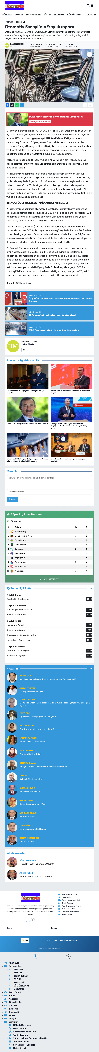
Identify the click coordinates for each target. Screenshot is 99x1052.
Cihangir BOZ (26, 826)
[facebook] (35, 956)
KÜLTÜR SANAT (74, 15)
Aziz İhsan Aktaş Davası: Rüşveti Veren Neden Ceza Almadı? (47, 679)
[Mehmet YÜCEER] (12, 690)
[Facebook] (28, 920)
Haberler (9, 22)
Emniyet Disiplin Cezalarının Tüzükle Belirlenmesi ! (43, 767)
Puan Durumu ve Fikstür (71, 906)
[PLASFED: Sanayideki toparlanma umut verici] (27, 410)
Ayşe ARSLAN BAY (27, 751)
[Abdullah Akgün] (12, 815)
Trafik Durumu (67, 903)
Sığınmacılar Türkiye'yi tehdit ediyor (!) (37, 717)
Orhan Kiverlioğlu (29, 838)
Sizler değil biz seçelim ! (31, 779)
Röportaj (13, 1009)
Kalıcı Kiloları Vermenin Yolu (32, 804)
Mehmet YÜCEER (27, 688)
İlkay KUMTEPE (26, 726)
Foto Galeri (15, 992)
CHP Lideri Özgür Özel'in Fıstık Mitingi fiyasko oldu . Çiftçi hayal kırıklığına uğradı (54, 704)
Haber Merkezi (29, 344)
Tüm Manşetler (68, 909)
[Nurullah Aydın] (12, 790)
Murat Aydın (25, 676)
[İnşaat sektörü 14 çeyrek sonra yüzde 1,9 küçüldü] (27, 377)
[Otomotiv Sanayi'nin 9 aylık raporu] (49, 75)
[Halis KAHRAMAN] (12, 765)
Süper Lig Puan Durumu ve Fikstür (30, 1038)
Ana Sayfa (14, 963)
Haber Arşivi (67, 915)
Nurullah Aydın (27, 788)
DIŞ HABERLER (33, 15)
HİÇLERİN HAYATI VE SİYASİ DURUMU (36, 864)
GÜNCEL (19, 15)
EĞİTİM (47, 15)
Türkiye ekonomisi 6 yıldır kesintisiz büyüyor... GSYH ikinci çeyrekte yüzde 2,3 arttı (69, 426)
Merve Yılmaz (26, 801)
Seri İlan (13, 1005)
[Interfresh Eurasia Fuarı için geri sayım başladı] (71, 445)
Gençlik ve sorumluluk (29, 792)
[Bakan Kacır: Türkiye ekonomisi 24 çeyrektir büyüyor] (71, 377)
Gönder (12, 499)
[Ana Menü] (92, 6)
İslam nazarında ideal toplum (33, 829)
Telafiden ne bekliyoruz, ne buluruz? (36, 729)
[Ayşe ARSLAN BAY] (12, 752)
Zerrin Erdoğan (27, 699)
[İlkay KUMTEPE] (12, 727)
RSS (26, 940)
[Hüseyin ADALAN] (12, 862)
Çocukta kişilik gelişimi (30, 754)
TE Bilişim (56, 948)
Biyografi (14, 1012)
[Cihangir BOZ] (12, 827)
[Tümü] (91, 668)
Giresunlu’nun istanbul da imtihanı (35, 876)
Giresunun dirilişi (27, 817)
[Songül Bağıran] (12, 740)
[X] (33, 920)
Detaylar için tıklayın (49, 579)
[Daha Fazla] (22, 105)
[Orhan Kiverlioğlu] (12, 840)
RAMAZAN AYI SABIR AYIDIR (32, 742)
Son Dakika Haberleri (70, 912)
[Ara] (88, 6)
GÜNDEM (6, 15)
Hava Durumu (67, 897)
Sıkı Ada (23, 776)
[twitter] (68, 956)
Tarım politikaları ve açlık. (31, 692)
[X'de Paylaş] (12, 105)
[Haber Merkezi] (13, 346)
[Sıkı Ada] (12, 777)
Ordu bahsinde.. (27, 842)
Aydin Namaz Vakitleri (71, 900)
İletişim (54, 928)
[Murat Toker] (12, 875)
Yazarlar (13, 999)
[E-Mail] (24, 350)
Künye (10, 928)
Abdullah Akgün (27, 813)
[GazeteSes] (14, 6)
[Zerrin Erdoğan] (12, 702)
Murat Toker (26, 873)
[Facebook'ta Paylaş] (7, 105)
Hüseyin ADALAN (27, 861)
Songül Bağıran (27, 738)
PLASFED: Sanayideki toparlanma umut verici (27, 424)
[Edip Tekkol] (12, 715)
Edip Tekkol (25, 713)
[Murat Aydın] (12, 677)
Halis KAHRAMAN (27, 763)
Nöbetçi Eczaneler (69, 894)
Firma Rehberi (16, 1002)
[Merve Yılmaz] (12, 802)
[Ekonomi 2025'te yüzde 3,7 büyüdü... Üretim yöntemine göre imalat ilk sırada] (27, 445)
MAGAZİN (90, 15)
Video (12, 996)
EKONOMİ (59, 15)
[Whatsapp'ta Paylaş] (17, 105)
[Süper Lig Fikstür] (91, 588)
